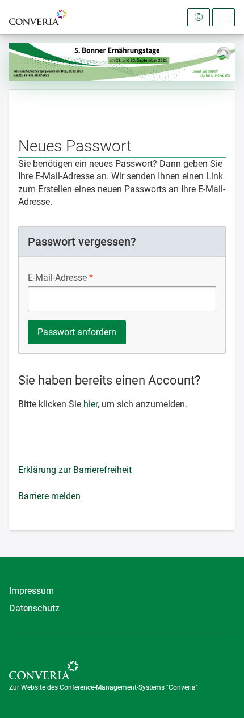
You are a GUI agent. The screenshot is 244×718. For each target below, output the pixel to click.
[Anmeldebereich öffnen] (198, 17)
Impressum (31, 590)
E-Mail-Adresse (57, 277)
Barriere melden (49, 496)
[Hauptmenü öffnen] (223, 17)
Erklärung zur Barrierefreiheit (75, 469)
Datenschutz (34, 608)
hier (90, 404)
